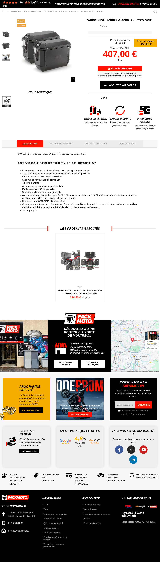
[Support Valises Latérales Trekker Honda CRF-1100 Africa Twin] (79, 267)
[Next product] (157, 11)
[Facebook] (119, 449)
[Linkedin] (133, 459)
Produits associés (96, 143)
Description (30, 143)
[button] (66, 364)
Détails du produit (61, 143)
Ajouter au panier (122, 85)
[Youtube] (143, 449)
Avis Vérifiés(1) (128, 143)
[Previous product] (154, 11)
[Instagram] (131, 449)
